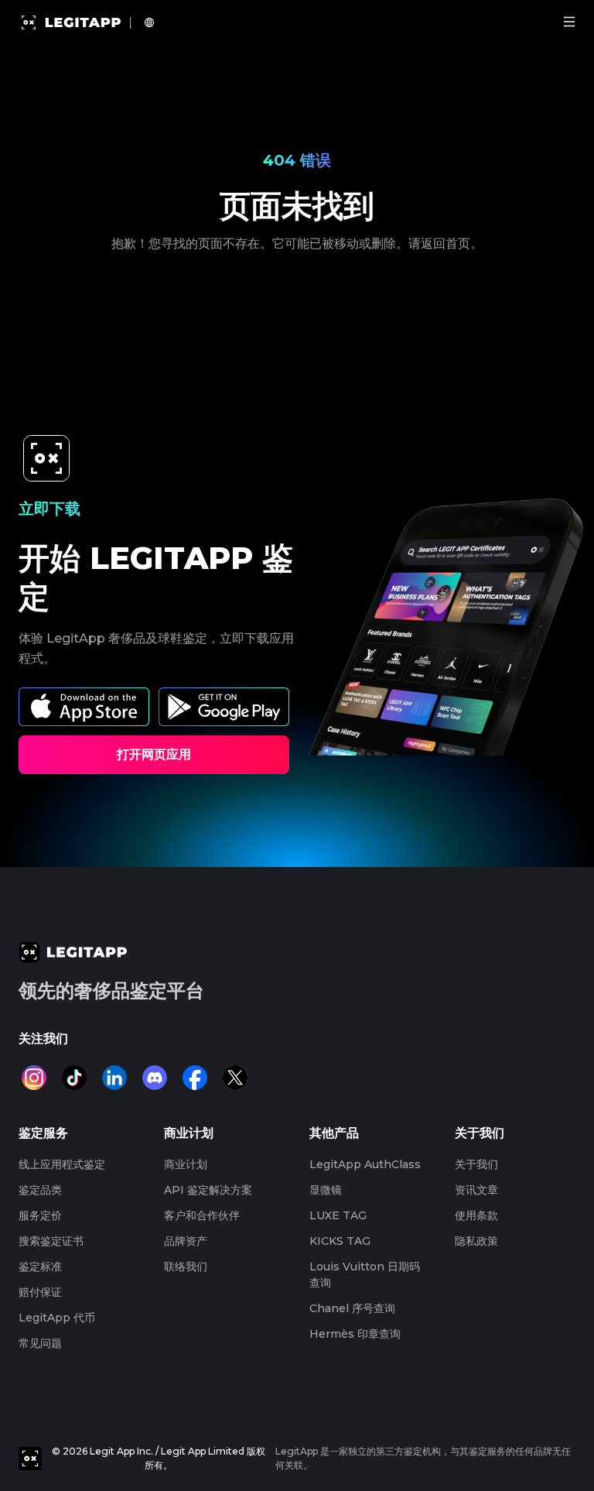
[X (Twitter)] (235, 1077)
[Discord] (154, 1077)
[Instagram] (34, 1077)
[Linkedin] (114, 1077)
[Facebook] (194, 1077)
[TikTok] (74, 1077)
